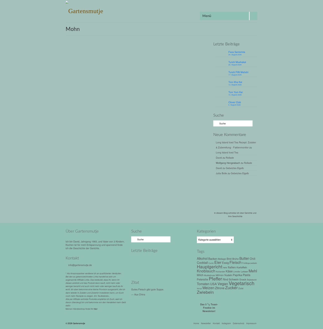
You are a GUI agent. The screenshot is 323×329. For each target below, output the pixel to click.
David (219, 157)
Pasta (246, 275)
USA (213, 283)
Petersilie (202, 279)
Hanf (150, 157)
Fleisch (235, 262)
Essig (225, 263)
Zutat (173, 161)
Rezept (145, 57)
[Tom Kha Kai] (181, 260)
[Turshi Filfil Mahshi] (167, 260)
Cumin (211, 263)
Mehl (168, 87)
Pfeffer (185, 157)
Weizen (162, 91)
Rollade (230, 157)
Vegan (149, 161)
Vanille (143, 91)
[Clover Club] (153, 269)
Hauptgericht (153, 87)
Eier (145, 87)
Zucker (177, 91)
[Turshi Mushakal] (153, 260)
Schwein (234, 279)
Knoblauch (206, 271)
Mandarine (165, 157)
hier (96, 308)
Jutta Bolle (221, 173)
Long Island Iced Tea (227, 152)
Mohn (179, 87)
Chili (136, 157)
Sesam (200, 157)
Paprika (237, 275)
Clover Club (234, 102)
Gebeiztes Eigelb (235, 168)
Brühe (235, 258)
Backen (212, 259)
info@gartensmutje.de (80, 265)
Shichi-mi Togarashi (136, 161)
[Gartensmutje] (96, 10)
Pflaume (195, 87)
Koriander (220, 271)
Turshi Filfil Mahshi (238, 72)
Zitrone (170, 91)
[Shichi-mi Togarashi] (94, 136)
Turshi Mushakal (237, 62)
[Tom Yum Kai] (138, 269)
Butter (139, 87)
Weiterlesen (199, 79)
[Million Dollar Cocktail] (167, 269)
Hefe (162, 87)
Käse (229, 271)
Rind (225, 279)
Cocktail (202, 262)
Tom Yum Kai (235, 92)
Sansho (192, 157)
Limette (236, 271)
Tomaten (203, 283)
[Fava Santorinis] (138, 260)
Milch (173, 87)
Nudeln (228, 275)
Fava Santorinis (236, 52)
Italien (232, 267)
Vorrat (167, 161)
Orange (186, 87)
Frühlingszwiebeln (249, 263)
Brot (229, 259)
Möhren (220, 275)
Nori (179, 157)
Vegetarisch (152, 91)
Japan (156, 157)
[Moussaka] (181, 269)
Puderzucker (133, 91)
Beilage (222, 258)
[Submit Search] (215, 123)
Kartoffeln (242, 267)
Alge (131, 157)
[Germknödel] (94, 72)
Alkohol (132, 87)
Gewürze (143, 157)
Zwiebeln (205, 292)
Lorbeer (244, 271)
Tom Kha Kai (235, 82)
